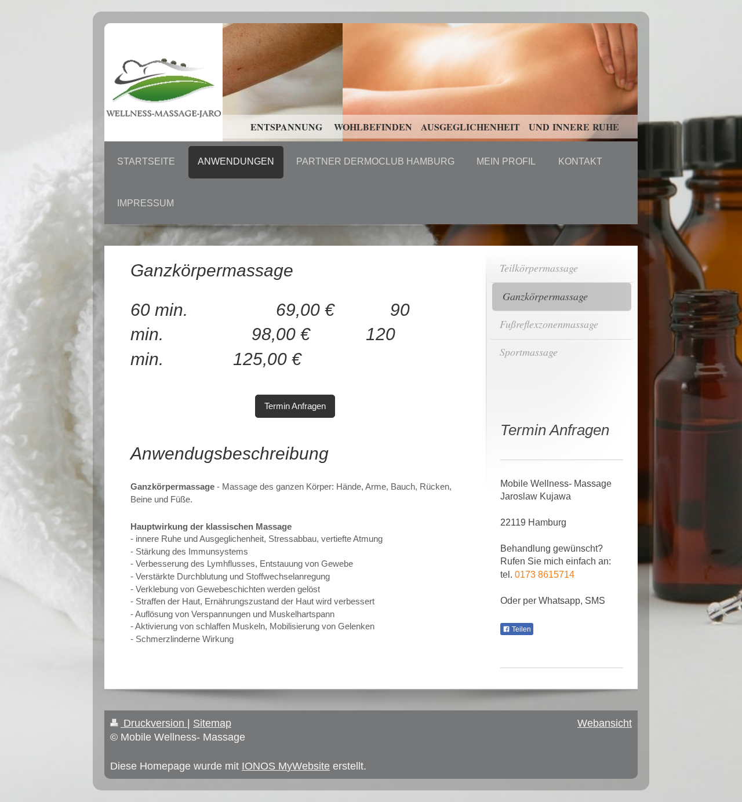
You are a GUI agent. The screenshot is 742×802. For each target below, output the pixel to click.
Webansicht (604, 723)
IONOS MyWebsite (286, 766)
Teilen (520, 629)
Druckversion (154, 723)
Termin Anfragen (295, 406)
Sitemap (212, 723)
